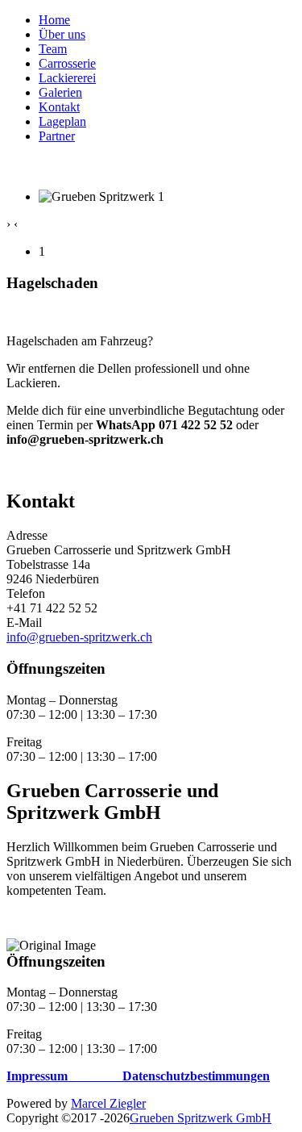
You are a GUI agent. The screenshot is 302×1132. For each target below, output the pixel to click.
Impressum (37, 1076)
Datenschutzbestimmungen (196, 1076)
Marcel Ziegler (108, 1103)
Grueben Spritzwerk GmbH (200, 1118)
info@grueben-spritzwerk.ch (79, 637)
